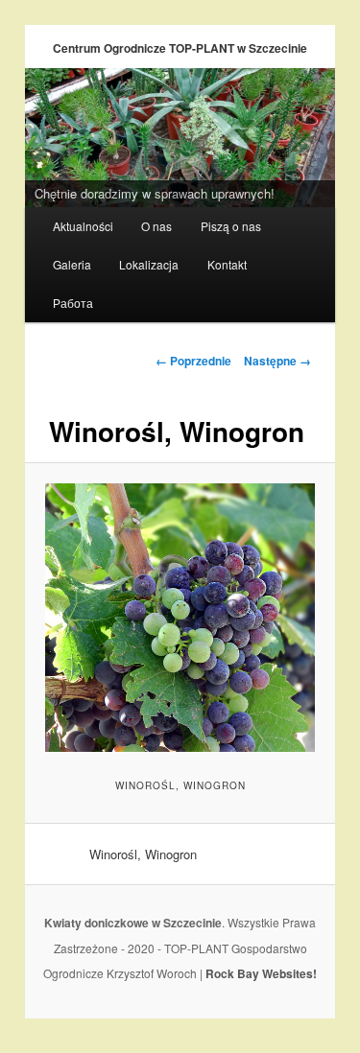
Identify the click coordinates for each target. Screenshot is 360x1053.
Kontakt (227, 264)
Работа (73, 302)
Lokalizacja (149, 264)
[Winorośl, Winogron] (179, 617)
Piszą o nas (231, 226)
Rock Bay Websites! (261, 973)
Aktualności (83, 226)
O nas (156, 226)
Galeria (72, 264)
